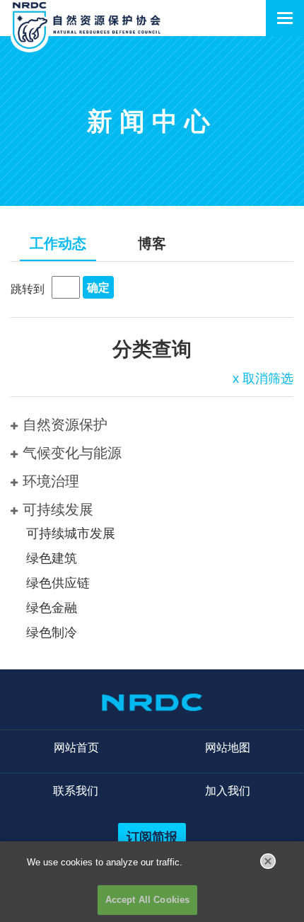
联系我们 (75, 790)
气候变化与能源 (72, 453)
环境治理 (51, 481)
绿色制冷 (51, 633)
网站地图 (227, 747)
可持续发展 (58, 509)
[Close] (268, 861)
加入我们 (227, 790)
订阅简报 (152, 836)
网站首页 (76, 747)
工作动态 (58, 243)
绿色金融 (51, 608)
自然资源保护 (65, 424)
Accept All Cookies (147, 899)
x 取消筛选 (263, 378)
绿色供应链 (58, 583)
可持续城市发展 (70, 533)
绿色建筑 (51, 558)
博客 (152, 243)
